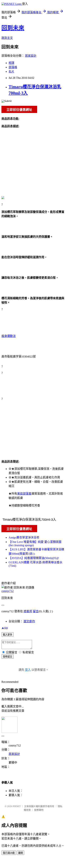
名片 (11, 71)
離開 (20, 853)
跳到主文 (7, 37)
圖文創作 (29, 621)
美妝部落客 (24, 493)
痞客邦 (28, 611)
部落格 (13, 67)
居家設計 (30, 55)
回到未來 (12, 28)
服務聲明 (38, 810)
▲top (4, 627)
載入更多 (7, 634)
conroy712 (7, 590)
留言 (36, 611)
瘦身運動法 (8, 336)
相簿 (11, 62)
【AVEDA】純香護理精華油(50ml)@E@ (34, 558)
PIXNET (17, 806)
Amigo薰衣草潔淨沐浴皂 (24, 537)
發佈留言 (7, 656)
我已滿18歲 (9, 853)
